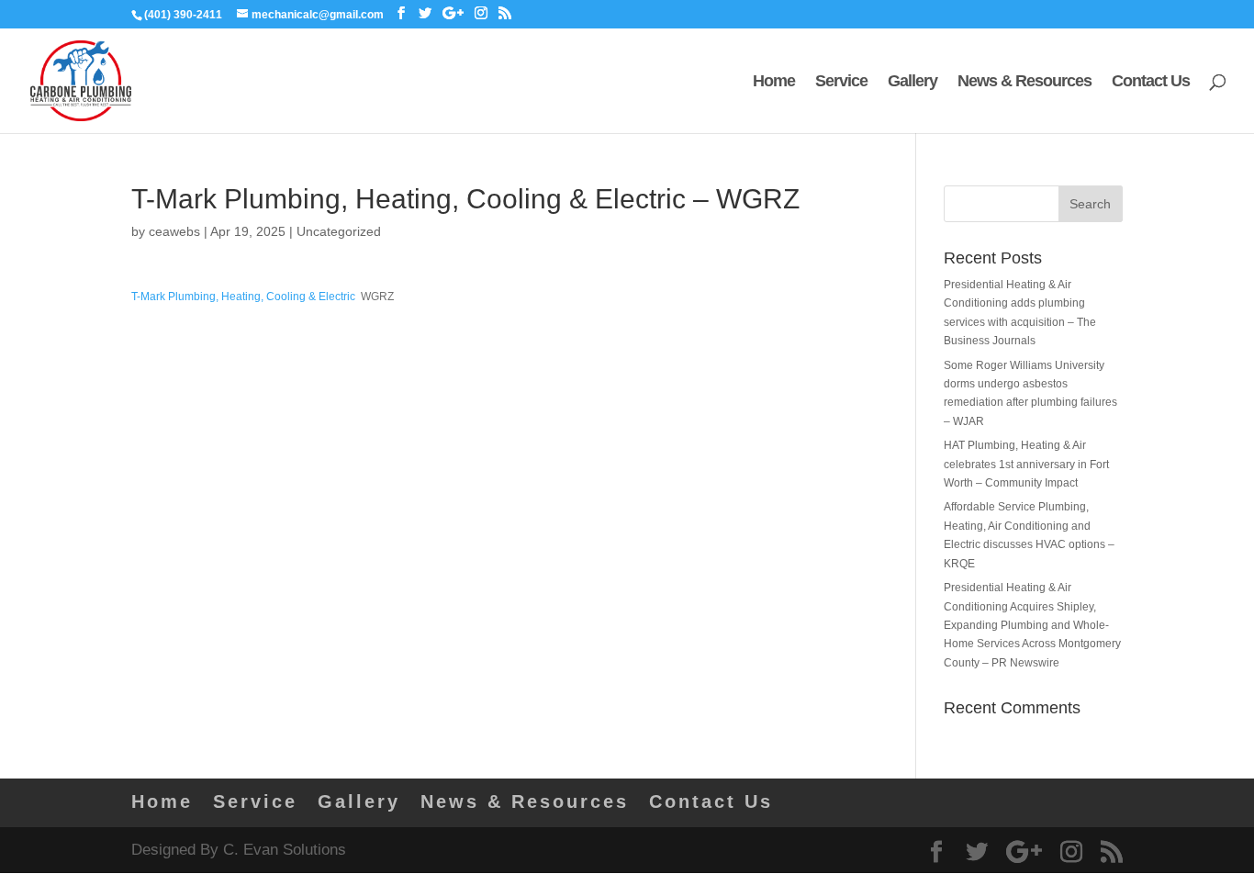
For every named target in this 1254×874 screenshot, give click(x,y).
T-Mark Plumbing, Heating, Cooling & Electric (243, 296)
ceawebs (174, 231)
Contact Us (1151, 82)
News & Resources (1024, 82)
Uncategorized (339, 231)
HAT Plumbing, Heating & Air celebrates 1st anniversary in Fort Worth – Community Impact (1026, 464)
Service (841, 82)
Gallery (912, 82)
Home (774, 82)
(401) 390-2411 (183, 14)
